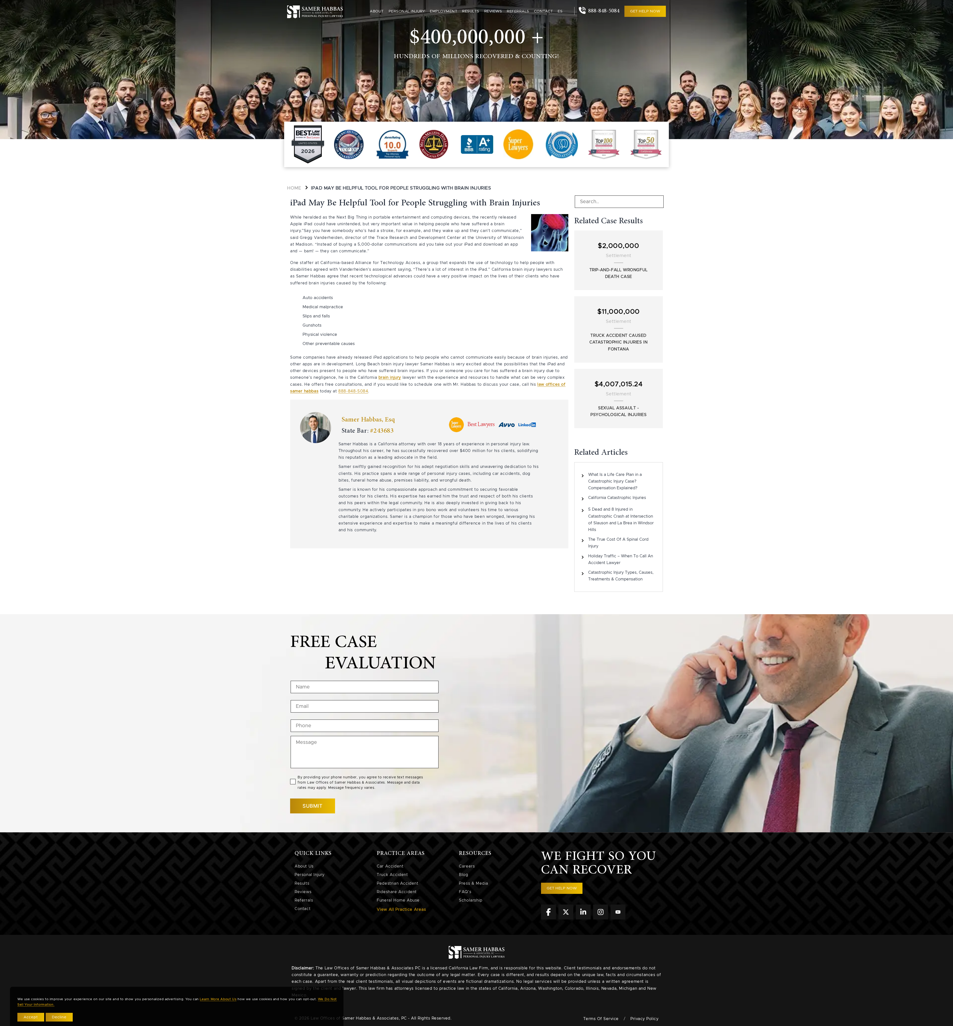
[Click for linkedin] (583, 918)
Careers (467, 866)
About (377, 11)
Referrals (518, 11)
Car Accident (390, 866)
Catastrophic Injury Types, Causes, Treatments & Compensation (620, 575)
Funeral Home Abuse (398, 900)
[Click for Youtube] (618, 918)
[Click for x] (565, 918)
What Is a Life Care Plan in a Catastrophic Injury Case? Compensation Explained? (615, 481)
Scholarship (470, 900)
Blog (463, 875)
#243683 (382, 431)
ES (560, 11)
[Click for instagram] (600, 918)
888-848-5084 (603, 11)
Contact (543, 11)
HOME (294, 188)
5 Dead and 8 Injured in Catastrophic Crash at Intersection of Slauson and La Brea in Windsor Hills (621, 519)
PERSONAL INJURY (407, 11)
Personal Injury (310, 875)
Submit (313, 806)
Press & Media (473, 883)
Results (470, 11)
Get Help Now (645, 11)
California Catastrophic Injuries (617, 498)
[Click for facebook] (548, 918)
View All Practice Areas (401, 910)
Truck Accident (392, 875)
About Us (304, 866)
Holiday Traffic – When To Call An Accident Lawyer (620, 559)
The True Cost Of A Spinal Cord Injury (618, 542)
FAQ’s (465, 892)
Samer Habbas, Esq (368, 420)
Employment (443, 11)
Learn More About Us (218, 999)
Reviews (493, 11)
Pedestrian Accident (397, 883)
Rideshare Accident (397, 892)
